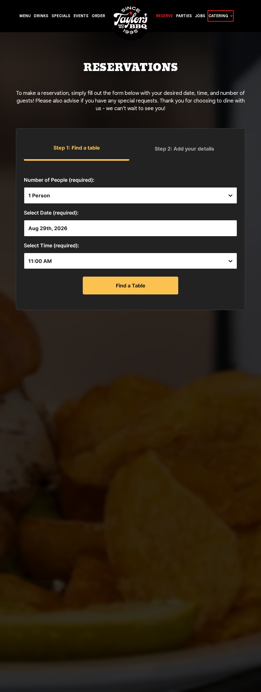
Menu (25, 16)
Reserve (164, 16)
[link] (130, 22)
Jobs (200, 16)
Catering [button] (218, 16)
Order (98, 16)
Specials (61, 16)
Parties (184, 16)
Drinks (41, 16)
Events (81, 16)
